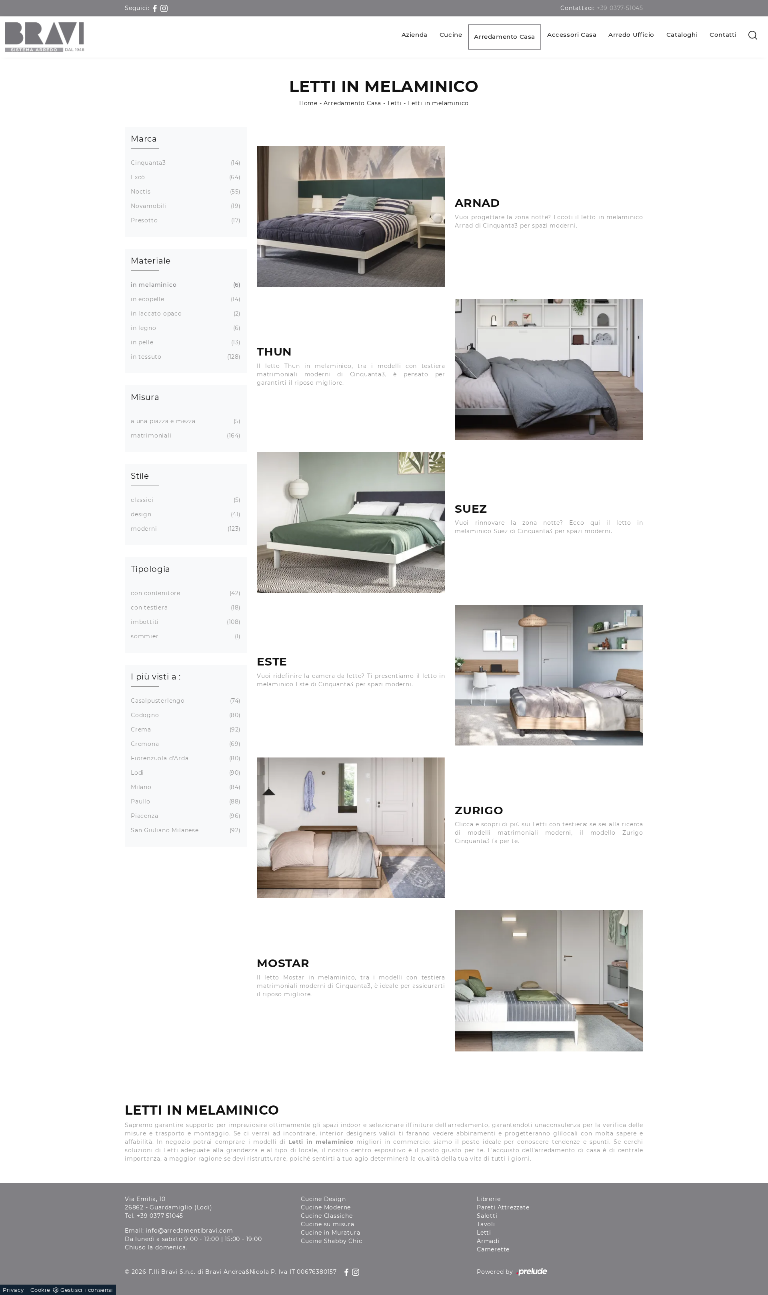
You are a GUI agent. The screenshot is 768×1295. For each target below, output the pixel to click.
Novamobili (185, 206)
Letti (395, 103)
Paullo (185, 801)
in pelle (185, 342)
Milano (185, 787)
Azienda (415, 34)
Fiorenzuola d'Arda (185, 758)
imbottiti (185, 622)
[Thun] (549, 369)
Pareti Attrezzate (503, 1207)
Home (308, 103)
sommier (185, 636)
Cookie (40, 1290)
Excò (185, 177)
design (185, 514)
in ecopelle (185, 299)
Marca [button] (144, 139)
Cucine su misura (327, 1224)
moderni (185, 528)
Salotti (487, 1215)
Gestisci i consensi (86, 1290)
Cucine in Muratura (330, 1232)
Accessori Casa (571, 34)
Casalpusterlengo (185, 700)
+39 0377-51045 (620, 8)
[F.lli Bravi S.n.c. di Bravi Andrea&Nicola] (44, 37)
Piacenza (185, 815)
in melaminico (185, 284)
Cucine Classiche (327, 1215)
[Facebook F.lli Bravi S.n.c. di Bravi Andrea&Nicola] (155, 8)
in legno (185, 328)
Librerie (488, 1199)
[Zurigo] (351, 827)
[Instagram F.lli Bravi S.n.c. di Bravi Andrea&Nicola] (164, 8)
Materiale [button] (151, 261)
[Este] (549, 675)
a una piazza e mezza (185, 421)
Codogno (185, 715)
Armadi (488, 1241)
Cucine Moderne (326, 1207)
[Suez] (351, 522)
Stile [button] (140, 476)
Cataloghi (682, 34)
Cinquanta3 (185, 162)
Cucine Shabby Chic (331, 1241)
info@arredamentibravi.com (189, 1230)
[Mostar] (549, 980)
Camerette (493, 1249)
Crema (185, 729)
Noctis (185, 191)
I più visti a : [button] (156, 676)
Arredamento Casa (504, 36)
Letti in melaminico (438, 103)
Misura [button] (145, 397)
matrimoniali (185, 435)
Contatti (723, 34)
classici (185, 500)
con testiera (185, 607)
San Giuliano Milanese (185, 830)
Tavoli (486, 1224)
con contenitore (185, 593)
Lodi (185, 772)
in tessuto (185, 356)
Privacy (13, 1290)
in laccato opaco (185, 313)
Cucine (451, 34)
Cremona (185, 743)
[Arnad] (351, 216)
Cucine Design (323, 1199)
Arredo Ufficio (631, 34)
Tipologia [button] (150, 569)
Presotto (185, 220)
